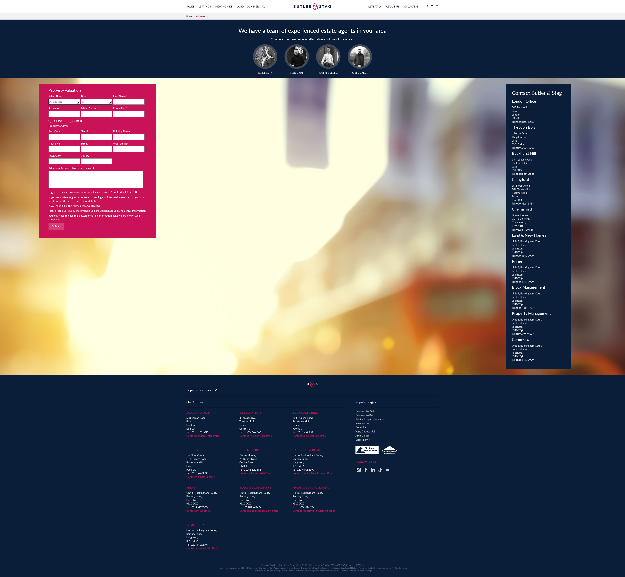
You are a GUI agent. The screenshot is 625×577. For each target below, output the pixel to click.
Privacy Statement (77, 210)
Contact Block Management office (258, 510)
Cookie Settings (365, 570)
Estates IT (334, 570)
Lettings (205, 6)
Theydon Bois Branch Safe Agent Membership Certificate (325, 568)
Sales (190, 6)
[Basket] (437, 6)
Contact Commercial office (201, 548)
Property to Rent (365, 415)
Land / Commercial (250, 6)
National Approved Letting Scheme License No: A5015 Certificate (379, 568)
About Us (393, 6)
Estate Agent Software (315, 570)
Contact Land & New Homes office (312, 473)
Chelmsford (249, 450)
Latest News (362, 439)
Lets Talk (375, 6)
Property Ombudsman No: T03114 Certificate (237, 568)
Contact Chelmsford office (254, 473)
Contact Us (59, 201)
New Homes (223, 6)
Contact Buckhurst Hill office (309, 436)
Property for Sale (365, 411)
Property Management (310, 487)
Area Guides (362, 435)
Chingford (194, 450)
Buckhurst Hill (305, 412)
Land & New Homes (307, 450)
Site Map (344, 570)
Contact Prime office (198, 510)
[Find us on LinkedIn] (373, 471)
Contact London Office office (202, 436)
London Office (198, 412)
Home (189, 16)
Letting (78, 121)
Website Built (287, 570)
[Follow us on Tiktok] (380, 471)
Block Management (255, 487)
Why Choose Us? (365, 431)
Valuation (411, 6)
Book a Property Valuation (370, 419)
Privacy (353, 570)
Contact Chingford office (200, 477)
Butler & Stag (274, 570)
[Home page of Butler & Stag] (312, 6)
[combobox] (64, 102)
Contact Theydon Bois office (255, 436)
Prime (190, 487)
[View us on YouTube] (387, 471)
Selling (58, 121)
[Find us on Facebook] (366, 471)
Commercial (196, 525)
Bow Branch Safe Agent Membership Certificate (279, 568)
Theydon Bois (250, 412)
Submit (56, 226)
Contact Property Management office (313, 510)
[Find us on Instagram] (358, 471)
